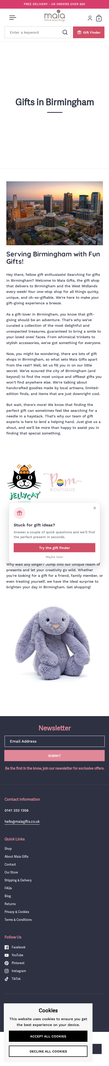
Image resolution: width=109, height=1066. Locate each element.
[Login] (90, 18)
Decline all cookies (48, 1051)
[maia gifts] (54, 643)
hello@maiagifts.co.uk (22, 821)
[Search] (65, 32)
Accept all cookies (48, 1036)
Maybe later (54, 556)
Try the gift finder (54, 547)
